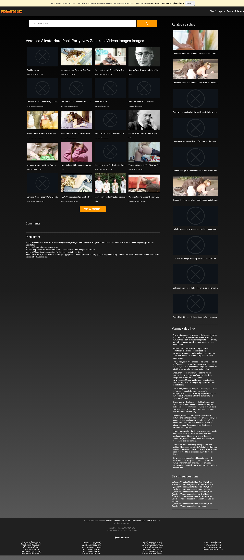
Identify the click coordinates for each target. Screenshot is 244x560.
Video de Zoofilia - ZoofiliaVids (141, 102)
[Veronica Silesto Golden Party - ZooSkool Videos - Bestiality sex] (76, 97)
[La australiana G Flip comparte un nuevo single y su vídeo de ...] (76, 161)
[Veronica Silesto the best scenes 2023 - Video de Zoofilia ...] (110, 129)
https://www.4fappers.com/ (31, 542)
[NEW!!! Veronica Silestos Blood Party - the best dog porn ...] (42, 129)
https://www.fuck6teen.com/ (152, 544)
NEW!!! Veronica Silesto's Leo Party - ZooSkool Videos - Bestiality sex (89, 197)
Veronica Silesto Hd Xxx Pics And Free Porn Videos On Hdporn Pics (156, 165)
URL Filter (146, 521)
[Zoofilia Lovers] (42, 66)
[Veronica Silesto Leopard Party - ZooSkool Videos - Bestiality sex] (144, 192)
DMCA (213, 11)
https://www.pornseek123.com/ (152, 546)
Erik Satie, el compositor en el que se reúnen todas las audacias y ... (156, 133)
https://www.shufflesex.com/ (31, 553)
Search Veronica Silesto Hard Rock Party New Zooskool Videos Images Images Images (192, 504)
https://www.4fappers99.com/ (31, 544)
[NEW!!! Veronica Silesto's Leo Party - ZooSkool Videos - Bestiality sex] (76, 192)
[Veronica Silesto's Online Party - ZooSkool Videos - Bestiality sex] (110, 66)
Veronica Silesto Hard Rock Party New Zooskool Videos (50, 165)
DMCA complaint (40, 257)
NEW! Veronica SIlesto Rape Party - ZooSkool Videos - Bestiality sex (89, 133)
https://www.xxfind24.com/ (91, 549)
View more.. (92, 209)
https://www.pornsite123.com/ (31, 551)
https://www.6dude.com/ (31, 548)
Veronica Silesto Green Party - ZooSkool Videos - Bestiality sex (53, 102)
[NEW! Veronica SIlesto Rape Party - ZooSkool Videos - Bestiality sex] (76, 129)
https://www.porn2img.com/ (213, 544)
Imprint (221, 11)
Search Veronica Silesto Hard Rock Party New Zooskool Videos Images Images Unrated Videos (192, 483)
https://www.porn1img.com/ (213, 542)
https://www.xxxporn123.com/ (92, 548)
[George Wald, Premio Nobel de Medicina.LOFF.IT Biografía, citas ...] (144, 66)
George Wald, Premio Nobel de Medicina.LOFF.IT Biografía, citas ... (156, 70)
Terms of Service (235, 11)
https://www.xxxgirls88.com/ (91, 553)
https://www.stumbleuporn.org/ (213, 549)
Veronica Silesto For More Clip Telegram (77, 70)
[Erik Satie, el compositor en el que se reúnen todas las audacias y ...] (144, 129)
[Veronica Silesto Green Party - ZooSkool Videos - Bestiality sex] (42, 97)
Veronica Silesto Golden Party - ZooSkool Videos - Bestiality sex (88, 102)
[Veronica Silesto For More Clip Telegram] (76, 66)
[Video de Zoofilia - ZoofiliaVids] (144, 97)
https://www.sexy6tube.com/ (152, 542)
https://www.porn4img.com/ (213, 548)
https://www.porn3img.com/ (213, 546)
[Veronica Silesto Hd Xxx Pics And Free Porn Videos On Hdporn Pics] (144, 161)
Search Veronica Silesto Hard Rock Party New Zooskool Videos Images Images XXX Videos (192, 488)
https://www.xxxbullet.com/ (92, 544)
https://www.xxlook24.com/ (91, 551)
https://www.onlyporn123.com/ (152, 553)
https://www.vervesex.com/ (92, 542)
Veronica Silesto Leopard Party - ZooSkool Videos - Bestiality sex (155, 197)
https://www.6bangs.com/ (31, 546)
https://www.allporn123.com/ (152, 551)
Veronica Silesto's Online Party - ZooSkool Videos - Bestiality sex (122, 70)
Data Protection (134, 521)
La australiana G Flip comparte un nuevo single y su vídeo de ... (86, 165)
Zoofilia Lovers (33, 70)
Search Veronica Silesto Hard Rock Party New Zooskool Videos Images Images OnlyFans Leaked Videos (193, 498)
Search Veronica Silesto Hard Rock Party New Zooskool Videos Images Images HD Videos (192, 492)
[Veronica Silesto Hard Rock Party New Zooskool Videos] (42, 161)
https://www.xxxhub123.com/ (91, 546)
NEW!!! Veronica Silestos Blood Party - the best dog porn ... (51, 133)
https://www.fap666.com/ (31, 549)
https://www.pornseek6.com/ (152, 548)
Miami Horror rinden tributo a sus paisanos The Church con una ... (121, 197)
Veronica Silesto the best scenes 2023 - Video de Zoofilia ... (120, 133)
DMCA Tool (155, 521)
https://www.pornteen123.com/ (152, 549)
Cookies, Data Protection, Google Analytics (165, 3)
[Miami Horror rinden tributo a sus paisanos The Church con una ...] (110, 192)
